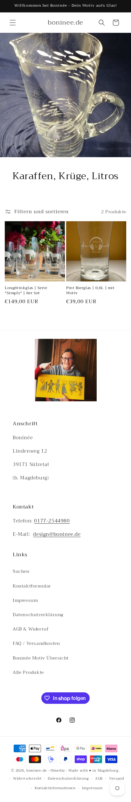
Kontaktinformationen (55, 788)
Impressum (25, 600)
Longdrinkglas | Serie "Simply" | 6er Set (26, 290)
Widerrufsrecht (27, 779)
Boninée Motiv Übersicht (41, 658)
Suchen (21, 571)
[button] (13, 23)
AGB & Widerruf (31, 629)
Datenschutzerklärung (38, 614)
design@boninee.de (56, 534)
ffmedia (58, 771)
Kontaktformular (32, 586)
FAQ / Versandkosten (36, 643)
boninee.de (36, 771)
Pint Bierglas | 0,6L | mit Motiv (90, 290)
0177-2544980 (52, 521)
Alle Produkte (28, 672)
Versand (116, 779)
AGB (99, 779)
